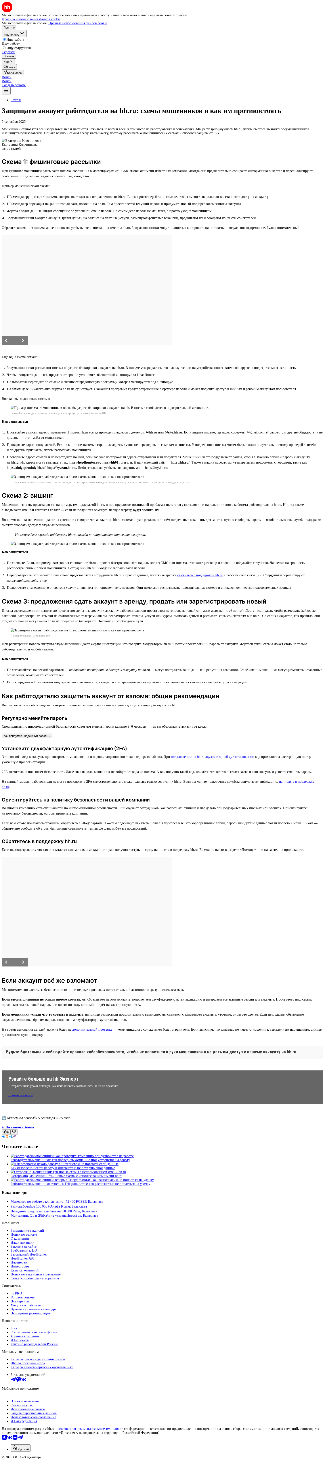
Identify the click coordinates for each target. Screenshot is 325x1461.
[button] (6, 77)
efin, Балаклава (86, 1211)
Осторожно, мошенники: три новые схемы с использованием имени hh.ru (66, 1176)
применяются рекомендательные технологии (89, 1428)
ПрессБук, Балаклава (82, 1215)
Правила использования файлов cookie (77, 23)
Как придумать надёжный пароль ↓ (27, 736)
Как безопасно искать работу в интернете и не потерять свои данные (63, 1168)
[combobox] (21, 1448)
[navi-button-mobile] (6, 90)
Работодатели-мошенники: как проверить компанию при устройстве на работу (70, 1160)
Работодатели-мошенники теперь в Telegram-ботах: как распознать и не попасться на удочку (80, 1184)
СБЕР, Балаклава (90, 1201)
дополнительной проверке (92, 1029)
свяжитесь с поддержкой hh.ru (200, 575)
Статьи (16, 100)
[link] (9, 67)
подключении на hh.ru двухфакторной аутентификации (212, 757)
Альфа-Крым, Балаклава (68, 1206)
